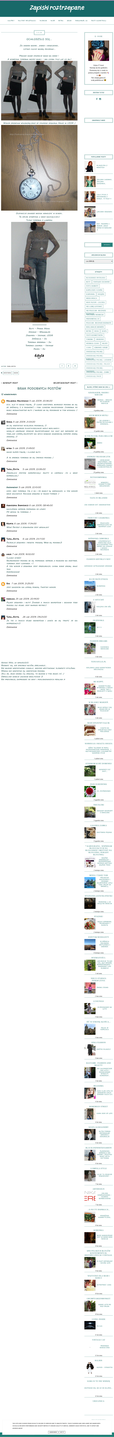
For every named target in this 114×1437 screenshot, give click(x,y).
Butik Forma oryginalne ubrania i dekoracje (104, 1134)
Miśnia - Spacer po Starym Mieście (105, 401)
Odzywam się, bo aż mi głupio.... (98, 1388)
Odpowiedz (11, 413)
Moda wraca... (92, 298)
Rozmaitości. (99, 958)
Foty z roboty (92, 286)
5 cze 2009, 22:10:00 (30, 487)
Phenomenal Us (81, 21)
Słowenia (101, 586)
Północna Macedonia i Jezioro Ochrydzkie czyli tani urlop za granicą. (104, 882)
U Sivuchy (98, 600)
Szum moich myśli (98, 415)
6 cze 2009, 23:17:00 (34, 538)
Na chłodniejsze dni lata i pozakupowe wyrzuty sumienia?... (104, 1072)
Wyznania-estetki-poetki (98, 896)
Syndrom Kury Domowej (99, 763)
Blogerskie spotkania (95, 278)
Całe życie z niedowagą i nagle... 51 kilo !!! (104, 197)
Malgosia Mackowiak (17, 400)
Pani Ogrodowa (98, 784)
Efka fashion (99, 1042)
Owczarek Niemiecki (95, 315)
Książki (101, 294)
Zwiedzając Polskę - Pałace (98, 364)
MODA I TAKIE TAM (98, 875)
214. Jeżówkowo (104, 791)
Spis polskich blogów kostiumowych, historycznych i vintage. (99, 1253)
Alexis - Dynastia (105, 1367)
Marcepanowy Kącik (98, 723)
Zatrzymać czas (104, 1285)
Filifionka (98, 620)
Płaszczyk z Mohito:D (102, 166)
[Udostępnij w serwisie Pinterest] (74, 365)
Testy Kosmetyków (94, 335)
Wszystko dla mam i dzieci (99, 1277)
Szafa (16, 372)
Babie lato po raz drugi (105, 1305)
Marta (9, 523)
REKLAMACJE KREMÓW (95, 327)
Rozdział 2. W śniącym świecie (104, 903)
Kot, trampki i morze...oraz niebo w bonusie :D (104, 227)
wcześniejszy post (65, 383)
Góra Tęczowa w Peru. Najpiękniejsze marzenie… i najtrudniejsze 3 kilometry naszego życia (99, 750)
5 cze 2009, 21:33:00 (24, 421)
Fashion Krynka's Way (99, 559)
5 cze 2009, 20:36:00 (40, 400)
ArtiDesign (99, 1189)
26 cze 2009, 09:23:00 (35, 616)
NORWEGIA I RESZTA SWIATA (98, 744)
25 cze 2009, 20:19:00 (27, 598)
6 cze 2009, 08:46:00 (41, 505)
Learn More (53, 1432)
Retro (60, 21)
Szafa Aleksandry (99, 1127)
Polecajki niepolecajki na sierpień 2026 (104, 524)
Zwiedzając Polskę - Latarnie (99, 360)
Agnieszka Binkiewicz (17, 505)
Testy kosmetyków (98, 21)
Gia (8, 583)
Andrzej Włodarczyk (98, 457)
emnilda (10, 598)
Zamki (88, 347)
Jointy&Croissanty (98, 937)
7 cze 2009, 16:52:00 (23, 554)
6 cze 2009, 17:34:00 (25, 523)
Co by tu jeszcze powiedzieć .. (104, 1175)
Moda (53, 21)
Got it (62, 1432)
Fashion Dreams (98, 641)
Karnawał (90, 294)
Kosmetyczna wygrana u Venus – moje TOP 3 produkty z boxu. (105, 688)
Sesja (96, 331)
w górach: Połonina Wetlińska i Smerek (104, 944)
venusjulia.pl (98, 662)
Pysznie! (98, 916)
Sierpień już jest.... (104, 770)
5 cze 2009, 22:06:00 (34, 469)
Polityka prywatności (27, 21)
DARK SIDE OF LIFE (105, 1113)
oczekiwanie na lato (105, 1008)
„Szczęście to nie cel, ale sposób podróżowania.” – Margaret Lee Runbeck (105, 964)
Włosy (105, 343)
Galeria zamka (98, 825)
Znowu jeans (102, 987)
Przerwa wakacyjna (105, 1346)
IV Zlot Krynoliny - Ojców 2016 (105, 1262)
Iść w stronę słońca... (99, 1022)
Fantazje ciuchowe (101, 282)
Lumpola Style (99, 1168)
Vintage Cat (98, 1340)
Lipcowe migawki (104, 212)
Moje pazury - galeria (95, 302)
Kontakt (11, 21)
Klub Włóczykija (98, 579)
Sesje (69, 21)
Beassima (99, 1086)
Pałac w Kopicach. (105, 1028)
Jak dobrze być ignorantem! (97, 505)
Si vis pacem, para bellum (98, 436)
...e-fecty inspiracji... (98, 1210)
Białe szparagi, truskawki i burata (105, 923)
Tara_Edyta (12, 469)
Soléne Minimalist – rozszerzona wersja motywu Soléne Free (104, 861)
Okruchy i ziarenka (99, 518)
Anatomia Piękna (104, 832)
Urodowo (100, 339)
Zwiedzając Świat (93, 376)
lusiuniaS (98, 1001)
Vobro (99, 443)
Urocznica (98, 1401)
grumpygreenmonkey (99, 1299)
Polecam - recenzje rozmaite (98, 323)
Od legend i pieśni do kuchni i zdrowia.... (105, 422)
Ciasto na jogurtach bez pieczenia (104, 729)
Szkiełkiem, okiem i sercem (98, 394)
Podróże (43, 21)
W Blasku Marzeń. (99, 702)
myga (9, 448)
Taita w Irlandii (98, 498)
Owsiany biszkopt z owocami (105, 811)
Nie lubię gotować (94, 306)
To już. (100, 1326)
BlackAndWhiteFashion (99, 1148)
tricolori (98, 805)
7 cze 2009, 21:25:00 (22, 583)
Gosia (9, 421)
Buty (88, 282)
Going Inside (98, 1319)
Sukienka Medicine (105, 648)
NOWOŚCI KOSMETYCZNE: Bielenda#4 (105, 484)
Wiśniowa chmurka (98, 538)
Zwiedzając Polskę (94, 352)
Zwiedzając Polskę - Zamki (97, 372)
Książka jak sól (104, 607)
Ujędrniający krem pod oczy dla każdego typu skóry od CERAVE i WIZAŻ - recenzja (105, 545)
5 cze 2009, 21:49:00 (24, 448)
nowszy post (10, 383)
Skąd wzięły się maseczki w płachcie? (105, 709)
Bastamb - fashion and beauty (98, 1064)
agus (8, 554)
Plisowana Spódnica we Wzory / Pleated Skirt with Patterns (104, 1154)
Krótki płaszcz (104, 1049)
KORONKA (99, 1230)
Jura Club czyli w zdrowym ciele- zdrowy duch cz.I (105, 1092)
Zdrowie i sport (101, 347)
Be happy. (99, 682)
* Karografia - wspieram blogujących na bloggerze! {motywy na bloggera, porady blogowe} (98, 850)
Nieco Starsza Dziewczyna (98, 979)
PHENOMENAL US (92, 319)
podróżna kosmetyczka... (104, 1216)
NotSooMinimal (98, 477)
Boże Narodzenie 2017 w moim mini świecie (105, 1237)
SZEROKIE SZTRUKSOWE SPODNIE (98, 566)
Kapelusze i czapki (94, 290)
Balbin (98, 1360)
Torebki (89, 339)
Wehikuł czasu (92, 343)
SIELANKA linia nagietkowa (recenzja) (98, 668)
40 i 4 (99, 627)
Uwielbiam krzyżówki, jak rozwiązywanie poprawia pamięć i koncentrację (105, 463)
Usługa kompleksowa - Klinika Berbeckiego (105, 1195)
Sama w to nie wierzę (98, 1381)
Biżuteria (7, 372)
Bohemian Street (98, 1106)
